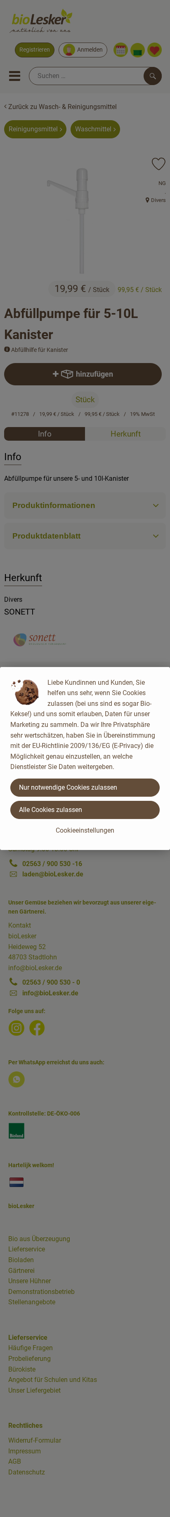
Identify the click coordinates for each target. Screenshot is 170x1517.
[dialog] (85, 758)
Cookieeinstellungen (85, 830)
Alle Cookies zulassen (50, 810)
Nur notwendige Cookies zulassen (68, 787)
